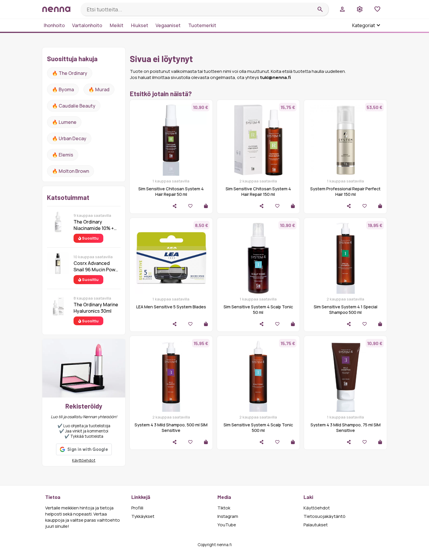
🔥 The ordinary (69, 73)
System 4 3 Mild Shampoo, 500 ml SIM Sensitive (171, 427)
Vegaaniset (168, 25)
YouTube (226, 525)
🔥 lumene (64, 122)
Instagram (227, 516)
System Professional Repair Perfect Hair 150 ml (345, 191)
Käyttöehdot (83, 460)
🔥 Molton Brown (70, 171)
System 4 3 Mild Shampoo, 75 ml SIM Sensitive (346, 427)
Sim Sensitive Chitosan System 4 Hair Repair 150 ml (258, 191)
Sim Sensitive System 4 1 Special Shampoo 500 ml (345, 309)
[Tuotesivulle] (205, 205)
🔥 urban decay (69, 138)
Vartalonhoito (87, 25)
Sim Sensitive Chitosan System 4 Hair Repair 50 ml (171, 191)
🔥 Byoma (63, 89)
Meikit (116, 25)
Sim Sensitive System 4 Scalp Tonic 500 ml (258, 427)
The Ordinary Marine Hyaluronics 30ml (96, 307)
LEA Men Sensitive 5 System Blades (171, 306)
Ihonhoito (54, 25)
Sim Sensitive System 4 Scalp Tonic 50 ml (258, 309)
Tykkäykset (142, 516)
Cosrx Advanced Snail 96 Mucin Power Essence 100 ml (97, 266)
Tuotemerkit (202, 25)
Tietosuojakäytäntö (325, 516)
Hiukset (139, 25)
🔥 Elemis (62, 155)
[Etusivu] (59, 9)
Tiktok (223, 508)
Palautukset (316, 525)
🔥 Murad (98, 89)
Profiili (137, 508)
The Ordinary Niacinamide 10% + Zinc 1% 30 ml (94, 225)
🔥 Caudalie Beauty (73, 106)
